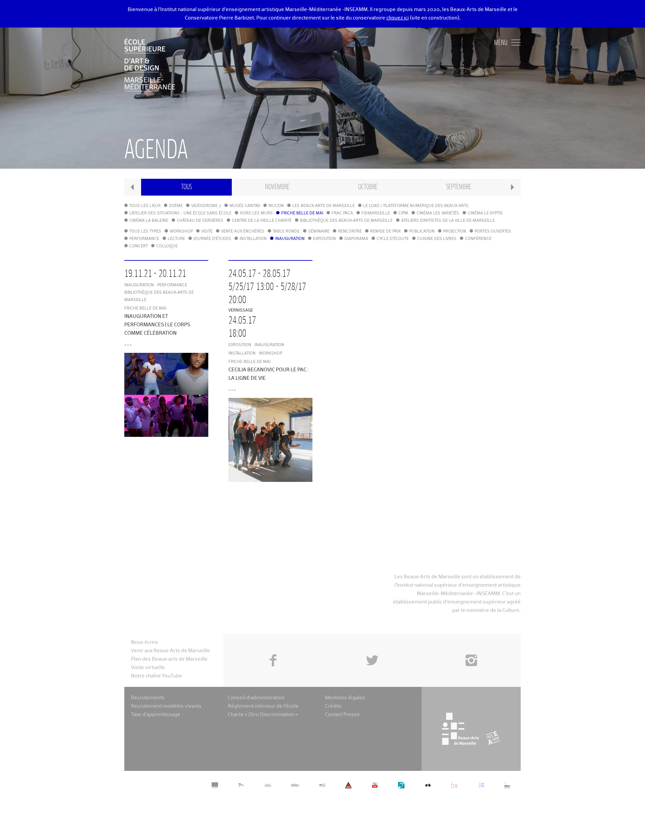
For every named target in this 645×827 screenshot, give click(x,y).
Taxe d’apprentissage (155, 714)
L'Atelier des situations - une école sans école (180, 213)
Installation (253, 239)
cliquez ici (397, 17)
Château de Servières (200, 221)
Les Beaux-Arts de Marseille (323, 206)
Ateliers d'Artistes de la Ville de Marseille (448, 221)
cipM (403, 213)
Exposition (324, 239)
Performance (144, 239)
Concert (138, 246)
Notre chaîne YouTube (156, 675)
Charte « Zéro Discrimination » (263, 714)
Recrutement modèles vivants (166, 706)
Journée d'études (212, 239)
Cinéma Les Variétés (438, 213)
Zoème (176, 206)
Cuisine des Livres (437, 239)
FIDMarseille (375, 213)
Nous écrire (144, 642)
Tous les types (145, 232)
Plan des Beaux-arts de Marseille (169, 659)
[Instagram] (471, 645)
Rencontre (350, 232)
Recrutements (148, 697)
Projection (454, 232)
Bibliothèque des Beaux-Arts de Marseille (346, 221)
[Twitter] (372, 645)
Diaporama (356, 239)
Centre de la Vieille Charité (262, 221)
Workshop (181, 232)
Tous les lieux (145, 206)
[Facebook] (272, 645)
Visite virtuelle (148, 667)
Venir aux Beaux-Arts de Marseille (170, 650)
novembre (277, 187)
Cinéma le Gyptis (485, 213)
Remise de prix (385, 232)
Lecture (176, 239)
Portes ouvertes (493, 232)
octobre (368, 187)
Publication (422, 232)
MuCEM (276, 206)
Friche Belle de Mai (302, 213)
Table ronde (286, 232)
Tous (186, 187)
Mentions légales (345, 697)
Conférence (478, 239)
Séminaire (319, 232)
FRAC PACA (342, 213)
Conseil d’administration (256, 697)
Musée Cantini (244, 206)
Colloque (167, 246)
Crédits (333, 706)
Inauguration (290, 239)
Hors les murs (256, 213)
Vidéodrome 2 (206, 206)
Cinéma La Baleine (148, 221)
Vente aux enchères (242, 232)
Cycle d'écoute (393, 239)
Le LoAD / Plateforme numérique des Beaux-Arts (416, 206)
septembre (458, 187)
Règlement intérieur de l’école (263, 706)
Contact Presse (342, 714)
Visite (207, 232)
